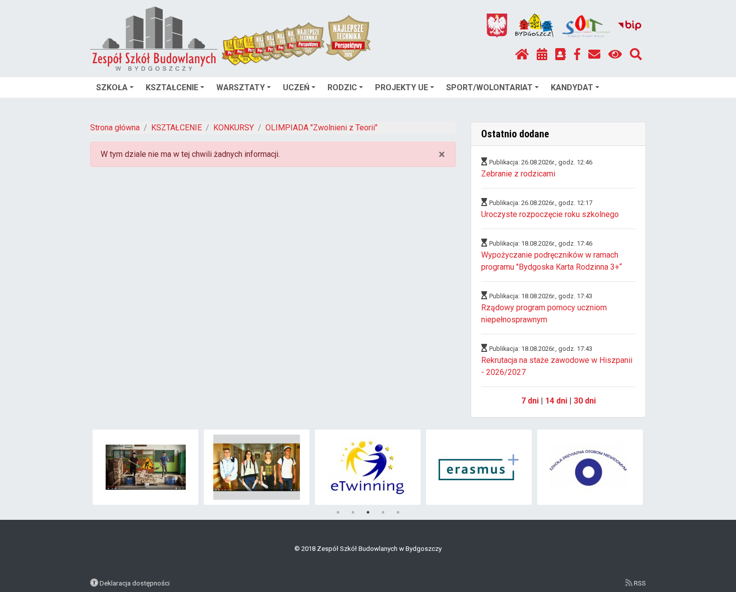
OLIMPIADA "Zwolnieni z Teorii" (321, 127)
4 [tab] (383, 512)
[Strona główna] (522, 55)
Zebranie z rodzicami (518, 173)
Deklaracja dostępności (135, 583)
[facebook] (577, 55)
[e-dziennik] (560, 55)
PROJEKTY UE (401, 87)
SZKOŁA (112, 87)
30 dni (585, 401)
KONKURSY (233, 127)
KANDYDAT (572, 87)
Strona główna (115, 127)
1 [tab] (338, 512)
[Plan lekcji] (542, 55)
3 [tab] (368, 512)
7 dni (530, 401)
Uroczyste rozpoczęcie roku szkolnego (550, 214)
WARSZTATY (240, 87)
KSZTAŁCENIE (172, 87)
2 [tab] (353, 512)
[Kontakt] (594, 55)
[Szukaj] (636, 55)
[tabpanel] (145, 467)
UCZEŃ (296, 87)
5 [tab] (398, 512)
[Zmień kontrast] (615, 55)
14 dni (556, 401)
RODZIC (342, 87)
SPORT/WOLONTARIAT (489, 87)
